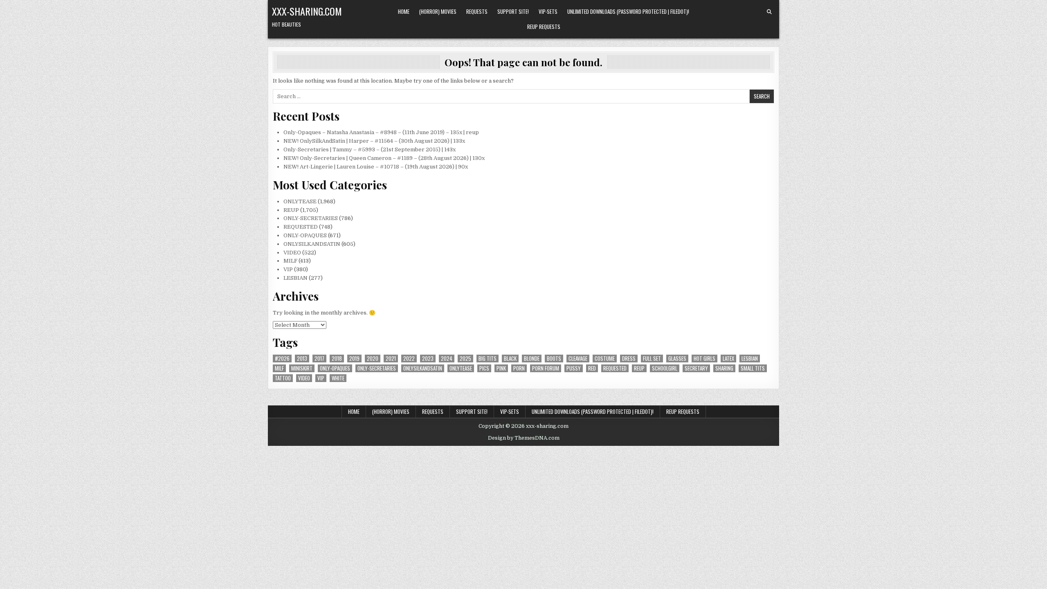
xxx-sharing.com (307, 11)
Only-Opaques (335, 368)
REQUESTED (300, 227)
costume (605, 358)
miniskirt (301, 368)
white (338, 378)
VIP (288, 269)
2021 (391, 358)
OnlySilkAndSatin (422, 368)
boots (554, 358)
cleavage (577, 358)
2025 (465, 358)
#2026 (282, 358)
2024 (446, 358)
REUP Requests (543, 26)
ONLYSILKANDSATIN (311, 244)
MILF (290, 261)
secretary (696, 368)
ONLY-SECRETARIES (310, 218)
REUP (291, 210)
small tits (753, 368)
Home (403, 11)
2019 (354, 358)
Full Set (652, 358)
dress (629, 358)
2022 (409, 358)
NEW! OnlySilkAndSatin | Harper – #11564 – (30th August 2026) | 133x (374, 141)
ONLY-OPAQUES (305, 235)
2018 (337, 358)
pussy (573, 368)
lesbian (749, 358)
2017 (319, 358)
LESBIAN (295, 278)
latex (728, 358)
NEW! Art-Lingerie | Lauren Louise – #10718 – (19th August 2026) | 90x (375, 167)
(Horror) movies (437, 11)
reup (639, 368)
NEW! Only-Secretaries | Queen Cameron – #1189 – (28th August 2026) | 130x (384, 158)
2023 (428, 358)
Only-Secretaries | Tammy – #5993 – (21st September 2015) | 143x (369, 149)
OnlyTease (460, 368)
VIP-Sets (548, 11)
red (592, 368)
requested (615, 368)
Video (304, 378)
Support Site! (513, 11)
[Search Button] (769, 12)
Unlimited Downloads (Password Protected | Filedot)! (628, 11)
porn (519, 368)
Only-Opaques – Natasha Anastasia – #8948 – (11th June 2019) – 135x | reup (381, 132)
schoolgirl (664, 368)
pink (501, 368)
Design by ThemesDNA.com (523, 438)
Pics (484, 368)
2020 (372, 358)
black (510, 358)
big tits (488, 358)
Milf (279, 368)
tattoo (283, 378)
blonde (531, 358)
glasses (677, 358)
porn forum (545, 368)
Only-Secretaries (376, 368)
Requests (477, 11)
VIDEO (292, 253)
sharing (724, 368)
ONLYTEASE (300, 201)
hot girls (704, 358)
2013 (302, 358)
